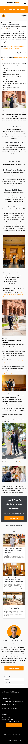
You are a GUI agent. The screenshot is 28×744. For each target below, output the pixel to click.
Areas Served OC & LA (9, 705)
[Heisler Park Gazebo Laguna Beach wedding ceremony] (14, 598)
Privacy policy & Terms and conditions (14, 701)
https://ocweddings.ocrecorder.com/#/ (12, 373)
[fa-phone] (2, 3)
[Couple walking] (14, 540)
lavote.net (4, 29)
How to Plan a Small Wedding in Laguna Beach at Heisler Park (13, 608)
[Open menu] (25, 3)
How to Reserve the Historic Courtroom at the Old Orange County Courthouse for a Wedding (13, 579)
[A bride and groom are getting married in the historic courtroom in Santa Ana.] (14, 569)
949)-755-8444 (14, 722)
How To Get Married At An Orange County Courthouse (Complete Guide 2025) (13, 550)
